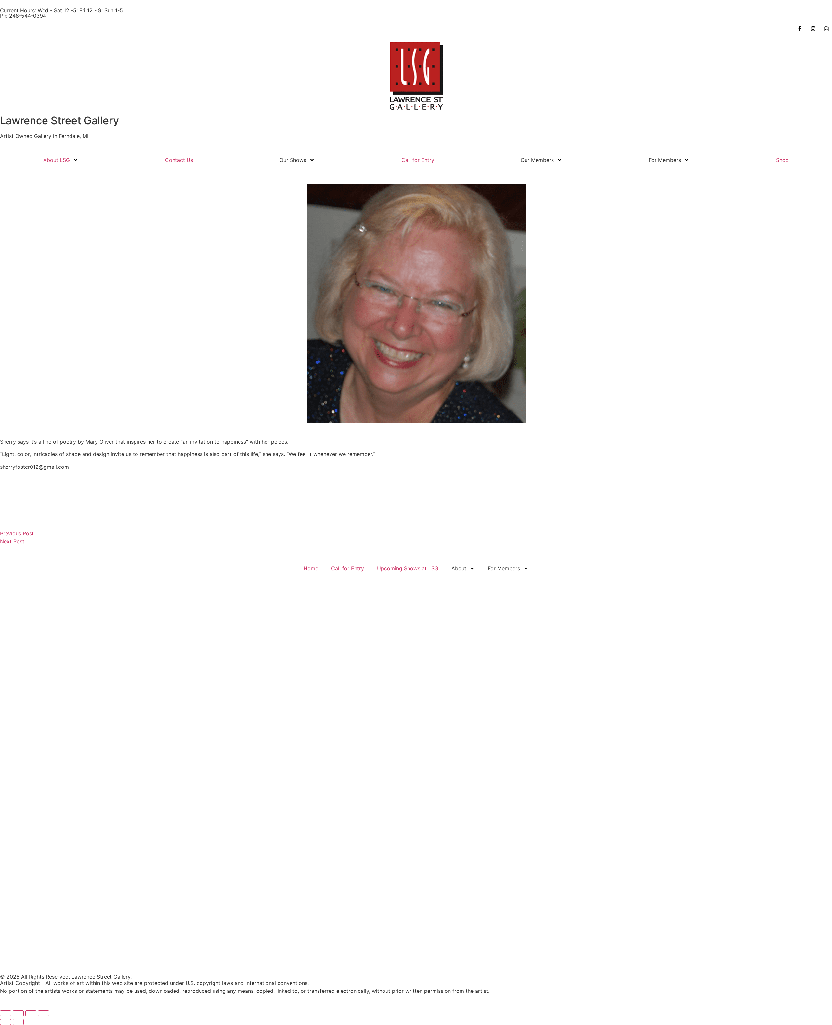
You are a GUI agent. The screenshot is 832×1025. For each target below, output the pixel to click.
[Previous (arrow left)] (5, 1022)
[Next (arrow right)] (18, 1022)
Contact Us (179, 160)
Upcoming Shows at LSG (407, 568)
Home (311, 568)
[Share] (30, 1013)
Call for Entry (417, 160)
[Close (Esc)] (43, 1013)
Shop (782, 160)
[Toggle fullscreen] (18, 1013)
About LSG (56, 160)
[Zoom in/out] (5, 1013)
